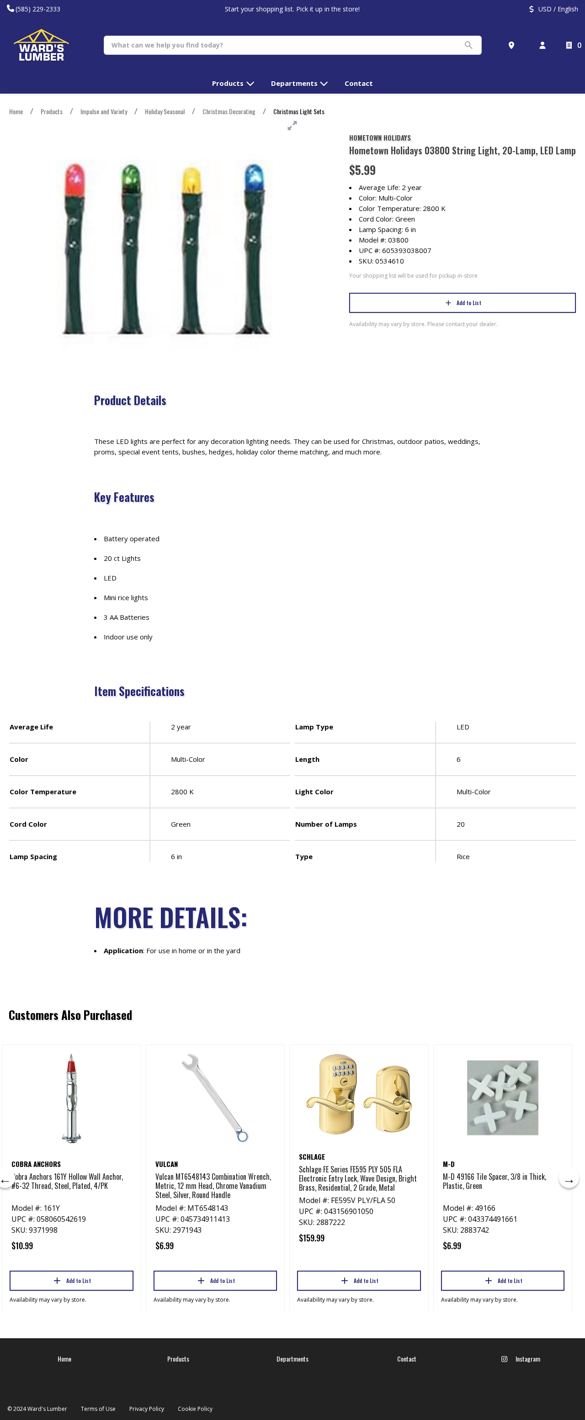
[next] (569, 1178)
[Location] (513, 45)
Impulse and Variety (103, 111)
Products (52, 111)
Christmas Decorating (228, 111)
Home (16, 111)
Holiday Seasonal (165, 111)
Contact (406, 1358)
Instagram (527, 1358)
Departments (292, 1358)
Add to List (469, 302)
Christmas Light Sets (298, 111)
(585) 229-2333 (38, 9)
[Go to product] (71, 1098)
